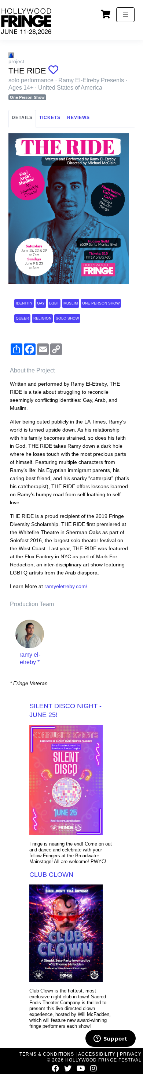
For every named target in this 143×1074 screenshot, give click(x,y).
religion (42, 318)
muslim (70, 303)
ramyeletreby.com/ (65, 586)
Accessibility (96, 1054)
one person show (101, 303)
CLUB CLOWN (51, 874)
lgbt (54, 303)
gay (41, 303)
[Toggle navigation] (125, 14)
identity (24, 303)
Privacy (131, 1054)
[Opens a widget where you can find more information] (110, 1039)
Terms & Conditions (46, 1054)
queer (22, 318)
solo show (67, 318)
